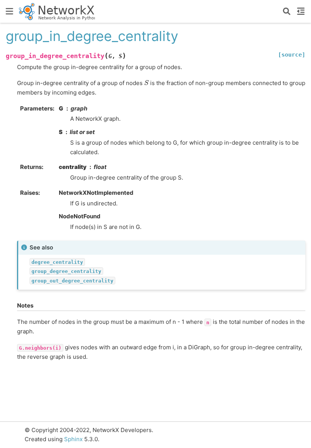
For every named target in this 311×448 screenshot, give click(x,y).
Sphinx (73, 439)
